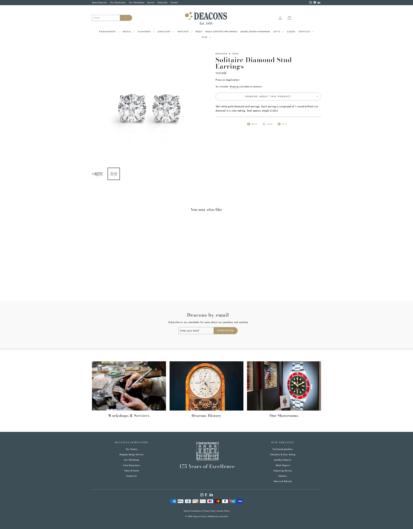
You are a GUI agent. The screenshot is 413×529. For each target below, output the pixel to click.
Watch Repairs (283, 465)
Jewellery (165, 31)
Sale (205, 37)
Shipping (234, 86)
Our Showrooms (118, 2)
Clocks (291, 31)
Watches (184, 31)
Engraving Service (283, 470)
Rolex (199, 31)
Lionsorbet (223, 516)
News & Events (131, 470)
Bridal (127, 31)
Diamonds (145, 31)
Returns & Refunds (283, 481)
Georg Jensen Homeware (255, 31)
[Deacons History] (207, 386)
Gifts (277, 31)
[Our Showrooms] (284, 386)
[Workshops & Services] (129, 386)
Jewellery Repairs (282, 459)
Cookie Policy (223, 510)
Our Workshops (136, 2)
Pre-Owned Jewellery (283, 449)
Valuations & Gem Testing (282, 454)
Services (305, 31)
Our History (131, 449)
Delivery (283, 476)
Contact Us (131, 476)
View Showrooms (131, 465)
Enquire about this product (268, 96)
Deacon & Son (227, 53)
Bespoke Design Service (131, 454)
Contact (174, 2)
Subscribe (162, 2)
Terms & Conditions (192, 510)
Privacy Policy (209, 510)
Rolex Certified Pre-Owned (221, 31)
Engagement (108, 31)
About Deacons (99, 2)
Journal (150, 2)
